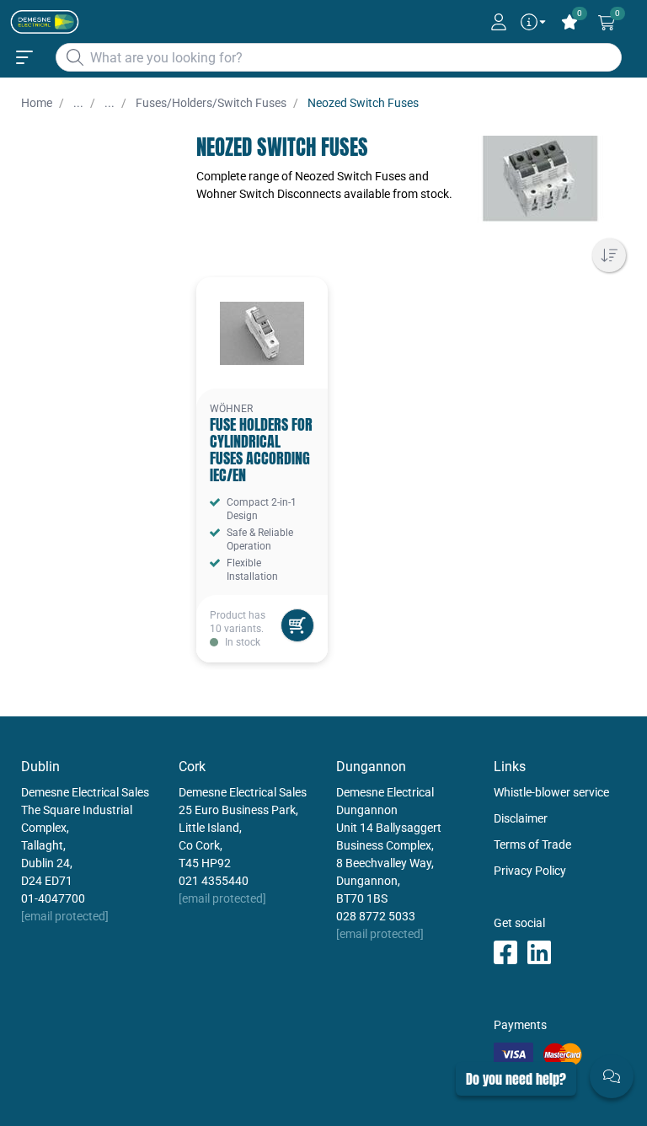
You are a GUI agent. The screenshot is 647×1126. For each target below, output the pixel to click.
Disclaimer (521, 818)
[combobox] (338, 57)
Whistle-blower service (551, 792)
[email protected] (65, 916)
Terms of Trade (532, 844)
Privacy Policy (530, 870)
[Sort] (609, 255)
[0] (606, 22)
